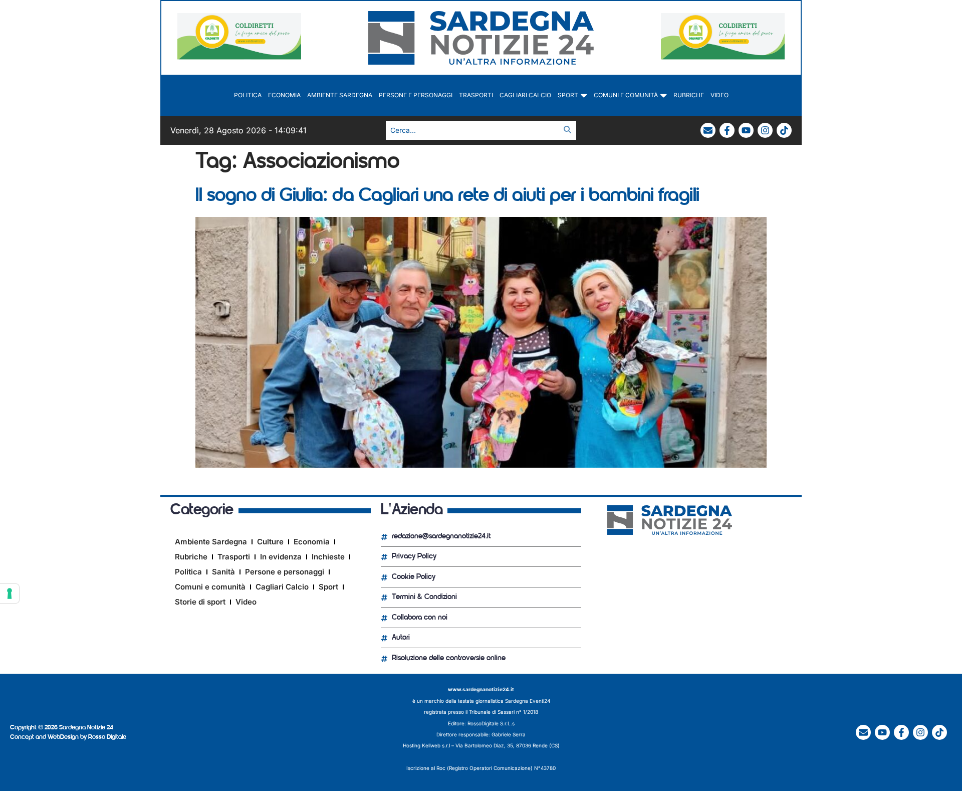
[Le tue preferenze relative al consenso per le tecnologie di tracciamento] (9, 593)
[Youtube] (746, 130)
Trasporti (476, 95)
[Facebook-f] (727, 130)
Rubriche (688, 95)
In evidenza (281, 556)
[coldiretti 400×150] (239, 57)
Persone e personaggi (415, 95)
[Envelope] (707, 130)
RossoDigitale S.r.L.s (491, 723)
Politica (248, 95)
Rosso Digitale (107, 737)
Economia (284, 95)
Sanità (223, 571)
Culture (270, 541)
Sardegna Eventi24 (527, 701)
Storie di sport (200, 602)
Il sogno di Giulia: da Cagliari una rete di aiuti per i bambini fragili (447, 196)
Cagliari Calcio (525, 95)
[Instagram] (765, 130)
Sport (568, 95)
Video (719, 95)
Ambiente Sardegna (339, 95)
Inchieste (328, 556)
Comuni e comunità (626, 95)
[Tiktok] (784, 130)
